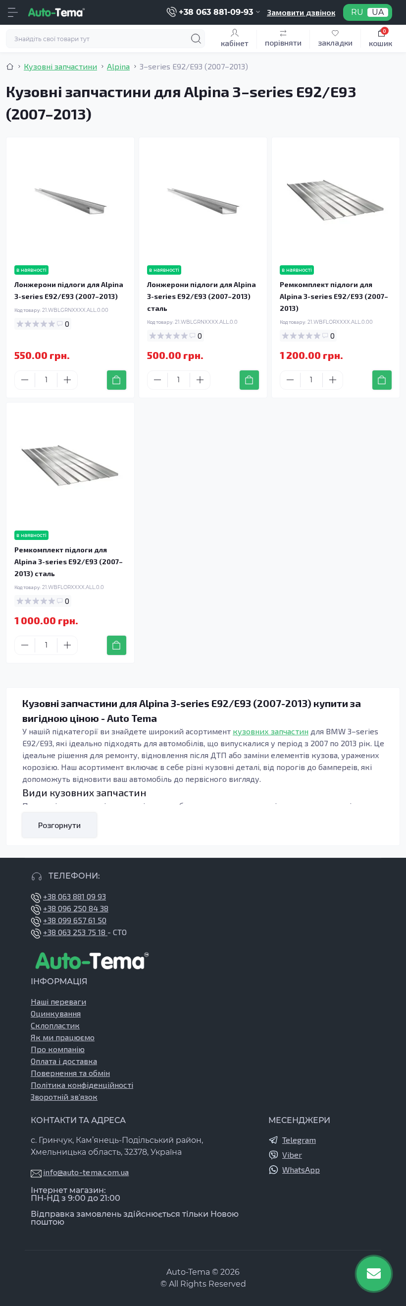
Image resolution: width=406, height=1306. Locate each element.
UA (378, 12)
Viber (292, 1154)
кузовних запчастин (270, 731)
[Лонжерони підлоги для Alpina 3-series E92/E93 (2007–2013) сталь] (203, 201)
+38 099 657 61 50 (74, 920)
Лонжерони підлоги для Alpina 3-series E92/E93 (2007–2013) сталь (201, 296)
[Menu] (13, 12)
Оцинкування (56, 1013)
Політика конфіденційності (82, 1084)
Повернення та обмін (70, 1072)
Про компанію (58, 1049)
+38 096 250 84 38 (75, 908)
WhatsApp (301, 1169)
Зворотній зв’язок (64, 1096)
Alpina (118, 66)
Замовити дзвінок (301, 12)
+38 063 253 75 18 (75, 932)
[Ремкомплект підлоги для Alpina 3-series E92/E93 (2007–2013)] (336, 201)
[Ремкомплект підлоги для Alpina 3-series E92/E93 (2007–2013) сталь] (70, 467)
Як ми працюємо (63, 1037)
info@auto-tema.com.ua (86, 1172)
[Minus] (25, 380)
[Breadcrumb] (10, 66)
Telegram (299, 1139)
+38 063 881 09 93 (74, 896)
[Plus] (67, 380)
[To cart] (116, 380)
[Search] (196, 38)
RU (357, 12)
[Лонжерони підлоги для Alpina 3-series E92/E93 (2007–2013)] (70, 201)
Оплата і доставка (64, 1061)
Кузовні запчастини (60, 66)
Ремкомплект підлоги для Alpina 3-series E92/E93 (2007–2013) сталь (68, 561)
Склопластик (55, 1025)
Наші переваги (58, 1001)
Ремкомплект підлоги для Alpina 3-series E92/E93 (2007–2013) (334, 296)
